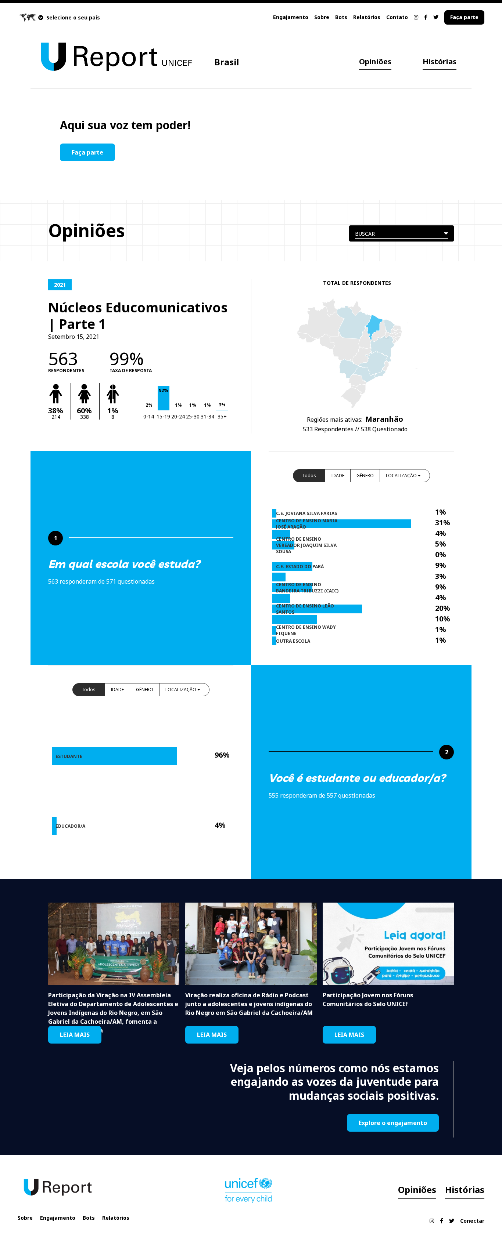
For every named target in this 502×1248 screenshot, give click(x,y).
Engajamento (290, 17)
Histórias (439, 61)
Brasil (226, 62)
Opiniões (375, 61)
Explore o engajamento (393, 1123)
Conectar (472, 1220)
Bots (341, 17)
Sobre (321, 17)
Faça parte (464, 17)
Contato (397, 17)
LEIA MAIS (75, 1035)
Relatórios (366, 17)
